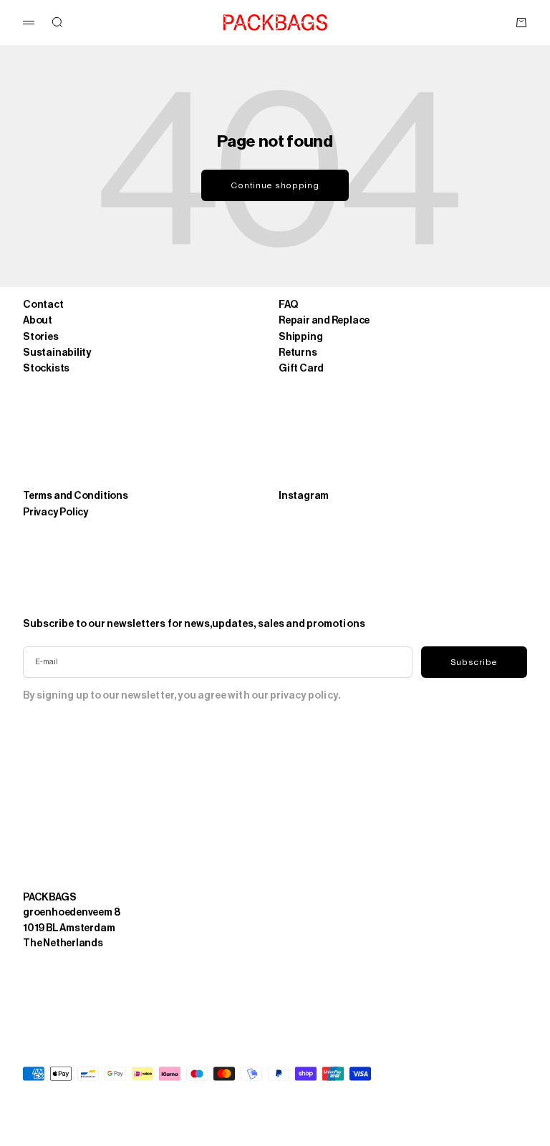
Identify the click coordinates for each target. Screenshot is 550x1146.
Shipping (300, 336)
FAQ (288, 304)
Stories (41, 336)
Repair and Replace (324, 320)
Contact (43, 304)
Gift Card (301, 368)
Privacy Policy (56, 512)
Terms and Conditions (75, 495)
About (37, 320)
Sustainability (57, 352)
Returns (298, 352)
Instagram (304, 495)
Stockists (46, 368)
